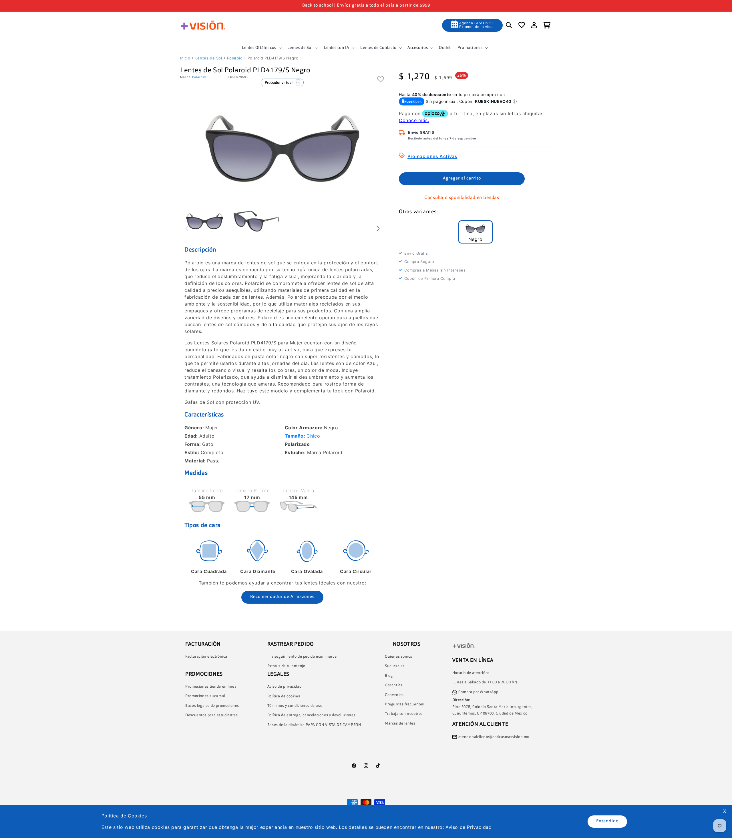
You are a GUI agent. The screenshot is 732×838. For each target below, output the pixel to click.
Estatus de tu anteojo (286, 666)
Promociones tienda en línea (210, 687)
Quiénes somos (398, 657)
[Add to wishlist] (380, 79)
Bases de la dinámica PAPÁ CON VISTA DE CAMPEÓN (314, 725)
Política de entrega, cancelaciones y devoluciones (311, 715)
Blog (389, 676)
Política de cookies (283, 696)
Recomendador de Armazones (282, 597)
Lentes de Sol (208, 58)
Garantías (393, 685)
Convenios (394, 695)
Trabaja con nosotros (404, 714)
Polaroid (235, 58)
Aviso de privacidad (284, 687)
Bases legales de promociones (212, 706)
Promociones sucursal (205, 696)
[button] (261, 48)
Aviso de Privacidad (468, 827)
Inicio (185, 58)
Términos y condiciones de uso (294, 706)
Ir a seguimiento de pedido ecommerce (302, 657)
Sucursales (395, 666)
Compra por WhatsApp (478, 692)
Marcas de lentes (400, 723)
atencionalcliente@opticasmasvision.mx (493, 737)
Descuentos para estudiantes (211, 715)
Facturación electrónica (206, 657)
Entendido (607, 821)
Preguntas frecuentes (404, 704)
